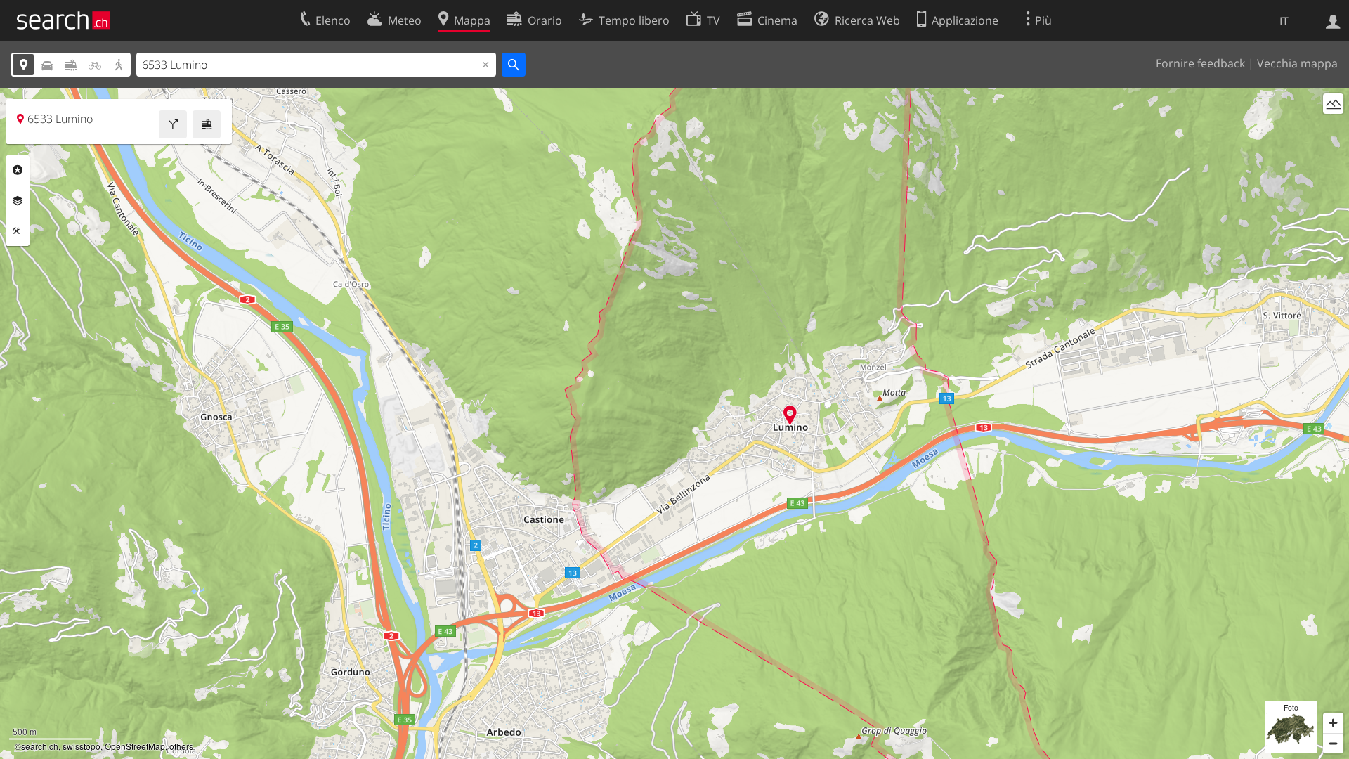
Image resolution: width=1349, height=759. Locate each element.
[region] (674, 423)
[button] (790, 415)
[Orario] (207, 124)
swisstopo (81, 746)
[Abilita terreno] (1333, 103)
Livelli (18, 201)
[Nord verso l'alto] (1333, 129)
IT (1284, 21)
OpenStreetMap (135, 746)
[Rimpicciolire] (1333, 743)
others (181, 746)
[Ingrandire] (1333, 723)
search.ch (39, 746)
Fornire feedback (1200, 63)
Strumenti (18, 231)
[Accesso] (1333, 20)
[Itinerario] (173, 124)
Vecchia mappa (1297, 63)
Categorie (18, 170)
